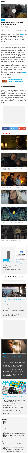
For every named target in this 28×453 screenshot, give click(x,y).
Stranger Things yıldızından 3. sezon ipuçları (12, 187)
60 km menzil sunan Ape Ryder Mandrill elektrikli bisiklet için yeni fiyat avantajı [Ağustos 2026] (12, 412)
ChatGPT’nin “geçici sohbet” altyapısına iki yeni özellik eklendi (14, 266)
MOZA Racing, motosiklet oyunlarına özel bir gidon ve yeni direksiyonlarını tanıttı (13, 311)
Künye (4, 421)
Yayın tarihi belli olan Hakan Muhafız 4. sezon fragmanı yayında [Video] (12, 169)
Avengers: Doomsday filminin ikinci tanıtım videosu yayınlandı (13, 357)
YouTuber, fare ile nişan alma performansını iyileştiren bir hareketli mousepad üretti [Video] (14, 361)
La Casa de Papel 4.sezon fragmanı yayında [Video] (14, 150)
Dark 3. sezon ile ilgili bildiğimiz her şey (11, 240)
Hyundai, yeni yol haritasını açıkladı (11, 304)
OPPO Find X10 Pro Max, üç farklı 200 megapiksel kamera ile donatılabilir (12, 270)
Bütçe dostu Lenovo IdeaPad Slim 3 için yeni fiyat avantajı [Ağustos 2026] (13, 404)
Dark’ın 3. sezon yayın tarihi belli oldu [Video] (12, 222)
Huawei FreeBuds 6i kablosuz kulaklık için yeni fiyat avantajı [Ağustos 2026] (14, 401)
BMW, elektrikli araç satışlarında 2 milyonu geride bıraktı (13, 308)
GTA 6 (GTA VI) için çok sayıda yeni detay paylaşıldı (12, 300)
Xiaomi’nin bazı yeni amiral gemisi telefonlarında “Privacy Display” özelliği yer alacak (13, 263)
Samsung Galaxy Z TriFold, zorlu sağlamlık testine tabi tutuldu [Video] (12, 375)
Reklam (4, 422)
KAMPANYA (5, 394)
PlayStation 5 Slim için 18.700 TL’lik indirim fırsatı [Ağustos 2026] (13, 408)
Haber (4, 297)
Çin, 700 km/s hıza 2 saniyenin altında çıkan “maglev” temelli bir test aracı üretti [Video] (13, 366)
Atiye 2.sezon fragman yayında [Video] (11, 205)
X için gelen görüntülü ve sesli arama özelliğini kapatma (13, 449)
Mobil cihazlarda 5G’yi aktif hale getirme (10, 446)
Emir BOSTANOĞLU (5, 26)
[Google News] (21, 31)
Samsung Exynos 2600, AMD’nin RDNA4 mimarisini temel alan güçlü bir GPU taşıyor (13, 370)
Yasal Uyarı (5, 425)
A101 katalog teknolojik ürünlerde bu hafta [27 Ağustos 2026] (13, 397)
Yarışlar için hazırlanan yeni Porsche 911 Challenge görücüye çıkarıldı (12, 315)
